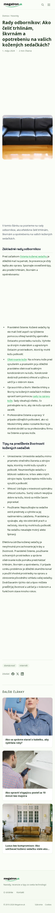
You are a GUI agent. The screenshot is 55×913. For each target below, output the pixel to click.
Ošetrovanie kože (17, 359)
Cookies (48, 905)
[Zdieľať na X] (17, 673)
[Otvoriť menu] (48, 4)
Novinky (15, 15)
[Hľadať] (42, 4)
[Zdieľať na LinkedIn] (22, 673)
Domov (5, 15)
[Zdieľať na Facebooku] (12, 673)
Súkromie (39, 905)
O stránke (8, 892)
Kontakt (20, 892)
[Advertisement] (27, 83)
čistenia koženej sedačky (33, 256)
